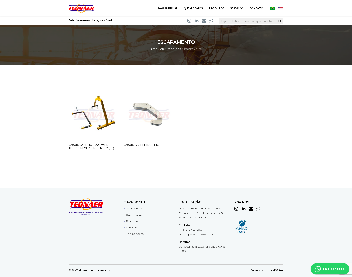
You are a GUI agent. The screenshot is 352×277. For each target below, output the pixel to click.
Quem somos (193, 8)
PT (273, 8)
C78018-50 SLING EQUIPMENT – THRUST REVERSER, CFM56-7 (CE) (91, 146)
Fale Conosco (135, 233)
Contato (256, 8)
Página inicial (167, 8)
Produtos (216, 8)
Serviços (236, 8)
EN (280, 8)
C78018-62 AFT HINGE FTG (141, 144)
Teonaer (158, 49)
